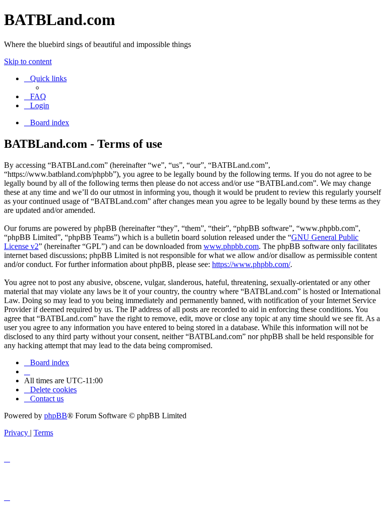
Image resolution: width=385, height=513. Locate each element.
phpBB (55, 415)
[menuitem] (35, 96)
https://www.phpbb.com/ (251, 264)
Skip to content (28, 61)
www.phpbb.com (231, 246)
